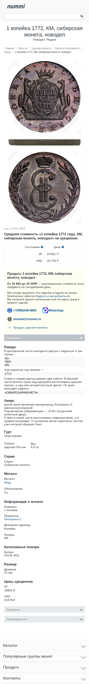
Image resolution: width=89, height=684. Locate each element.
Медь (8, 52)
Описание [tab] (13, 337)
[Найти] (82, 16)
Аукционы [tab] (13, 609)
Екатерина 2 (12, 519)
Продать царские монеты (30, 327)
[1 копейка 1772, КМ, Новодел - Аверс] (44, 188)
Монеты (23, 48)
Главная (9, 48)
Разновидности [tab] (17, 619)
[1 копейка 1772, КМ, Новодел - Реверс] (44, 97)
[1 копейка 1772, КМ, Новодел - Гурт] (44, 142)
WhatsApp (56, 310)
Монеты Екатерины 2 (68, 48)
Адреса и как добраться (52, 296)
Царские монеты (41, 48)
